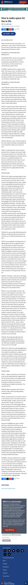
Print (18, 29)
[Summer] (14, 9)
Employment (6, 566)
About (4, 560)
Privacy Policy (6, 576)
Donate (23, 2)
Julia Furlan (9, 24)
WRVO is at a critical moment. (12, 502)
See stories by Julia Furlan (8, 488)
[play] (2, 583)
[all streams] (26, 583)
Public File (5, 573)
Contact (4, 570)
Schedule (5, 563)
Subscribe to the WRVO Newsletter (11, 535)
